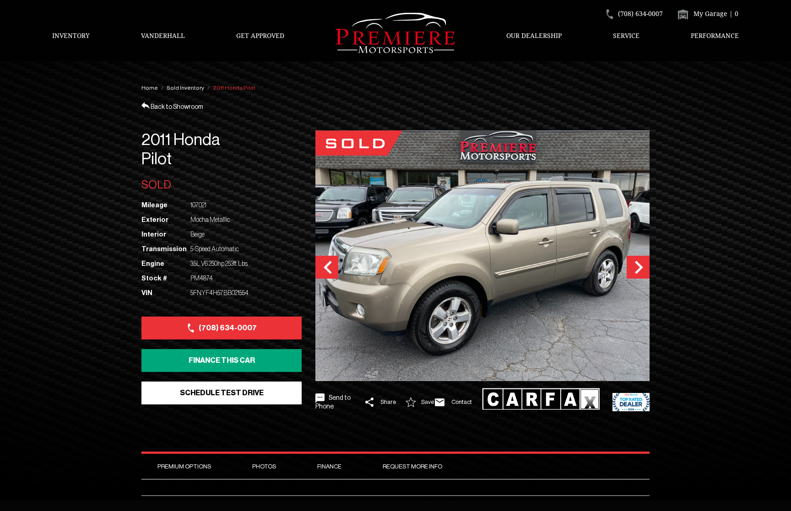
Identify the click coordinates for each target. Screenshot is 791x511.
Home (149, 88)
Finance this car (222, 360)
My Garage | (715, 13)
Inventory (71, 35)
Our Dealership (534, 35)
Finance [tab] (329, 466)
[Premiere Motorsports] (395, 33)
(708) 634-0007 (228, 328)
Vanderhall (163, 35)
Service (626, 35)
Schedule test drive (222, 393)
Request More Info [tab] (412, 466)
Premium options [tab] (184, 466)
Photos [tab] (264, 466)
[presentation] (326, 267)
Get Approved (260, 35)
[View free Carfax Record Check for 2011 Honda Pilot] (544, 402)
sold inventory (185, 88)
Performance (715, 35)
